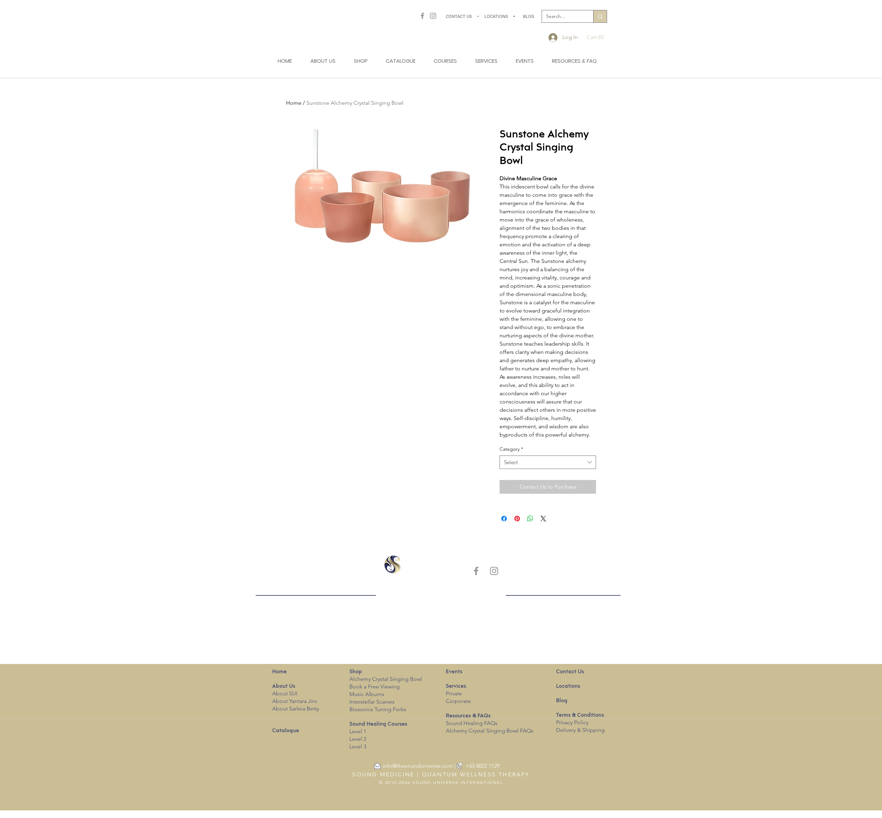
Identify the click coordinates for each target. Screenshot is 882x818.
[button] (597, 37)
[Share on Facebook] (504, 518)
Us (283, 686)
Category (511, 449)
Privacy (564, 722)
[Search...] (600, 16)
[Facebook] (422, 16)
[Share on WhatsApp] (530, 518)
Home (293, 103)
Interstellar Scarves (371, 701)
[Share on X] (543, 518)
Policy (581, 722)
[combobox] (548, 462)
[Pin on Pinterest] (517, 518)
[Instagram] (433, 16)
